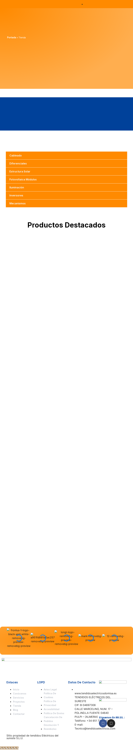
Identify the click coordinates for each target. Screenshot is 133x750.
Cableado (15, 155)
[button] (124, 4)
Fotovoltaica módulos (23, 179)
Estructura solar (19, 171)
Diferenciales (18, 163)
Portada (11, 37)
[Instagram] (111, 723)
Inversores (16, 195)
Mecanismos (17, 203)
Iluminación (16, 187)
